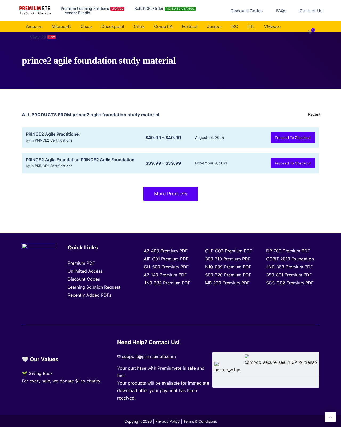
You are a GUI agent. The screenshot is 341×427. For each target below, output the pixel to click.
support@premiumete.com (149, 356)
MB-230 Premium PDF (227, 282)
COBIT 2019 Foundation (290, 258)
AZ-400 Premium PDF (166, 250)
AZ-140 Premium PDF (165, 274)
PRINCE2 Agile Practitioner (53, 134)
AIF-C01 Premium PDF (166, 258)
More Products (170, 193)
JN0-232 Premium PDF (167, 282)
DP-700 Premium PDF (288, 250)
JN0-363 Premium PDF (289, 266)
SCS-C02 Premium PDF (290, 282)
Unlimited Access (85, 271)
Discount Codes (84, 279)
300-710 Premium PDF (227, 258)
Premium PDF (81, 263)
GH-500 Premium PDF (166, 266)
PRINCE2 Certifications (53, 140)
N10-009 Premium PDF (228, 266)
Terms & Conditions (200, 421)
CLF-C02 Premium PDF (228, 250)
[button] (330, 417)
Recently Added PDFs (89, 295)
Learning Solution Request (94, 287)
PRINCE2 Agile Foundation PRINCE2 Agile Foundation (80, 159)
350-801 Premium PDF (289, 274)
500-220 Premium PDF (228, 274)
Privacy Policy (167, 421)
